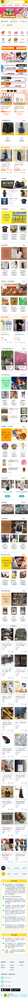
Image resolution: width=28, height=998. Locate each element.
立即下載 (23, 995)
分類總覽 (3, 5)
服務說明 (3, 967)
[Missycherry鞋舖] (8, 489)
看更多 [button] (6, 255)
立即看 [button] (6, 219)
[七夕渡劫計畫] (14, 12)
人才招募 (21, 965)
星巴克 (8, 874)
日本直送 (10, 5)
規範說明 (19, 908)
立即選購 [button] (5, 584)
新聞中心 (3, 965)
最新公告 (12, 969)
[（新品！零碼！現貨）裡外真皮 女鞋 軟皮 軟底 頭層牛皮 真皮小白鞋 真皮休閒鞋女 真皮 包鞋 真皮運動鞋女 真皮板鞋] (12, 482)
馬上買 (23, 281)
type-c (8, 868)
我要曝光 (24, 91)
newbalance (16, 868)
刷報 (3, 868)
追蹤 (8, 496)
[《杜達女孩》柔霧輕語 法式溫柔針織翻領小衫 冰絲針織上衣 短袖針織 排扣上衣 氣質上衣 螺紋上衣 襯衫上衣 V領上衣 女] (19, 484)
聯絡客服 (12, 967)
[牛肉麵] (20, 72)
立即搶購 (6, 114)
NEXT (27, 133)
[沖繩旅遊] (7, 72)
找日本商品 (22, 374)
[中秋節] (20, 79)
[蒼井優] (7, 79)
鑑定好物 (17, 5)
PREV (1, 133)
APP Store (5, 989)
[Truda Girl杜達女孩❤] (22, 489)
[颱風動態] (20, 67)
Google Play (15, 989)
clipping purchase (10, 172)
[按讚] (12, 363)
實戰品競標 (22, 209)
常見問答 (12, 965)
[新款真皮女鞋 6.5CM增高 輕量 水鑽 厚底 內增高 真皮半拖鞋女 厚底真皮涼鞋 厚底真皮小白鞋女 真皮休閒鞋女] (5, 484)
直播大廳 (23, 502)
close (2, 995)
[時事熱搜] (7, 54)
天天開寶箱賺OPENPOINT (13, 25)
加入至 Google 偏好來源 (25, 12)
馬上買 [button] (5, 310)
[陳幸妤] (7, 85)
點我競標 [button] (5, 238)
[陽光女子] (7, 67)
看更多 (23, 120)
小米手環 (16, 874)
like (7, 172)
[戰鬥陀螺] (20, 85)
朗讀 (25, 8)
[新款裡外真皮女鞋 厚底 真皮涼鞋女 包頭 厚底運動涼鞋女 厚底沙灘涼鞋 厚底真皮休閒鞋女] (12, 486)
